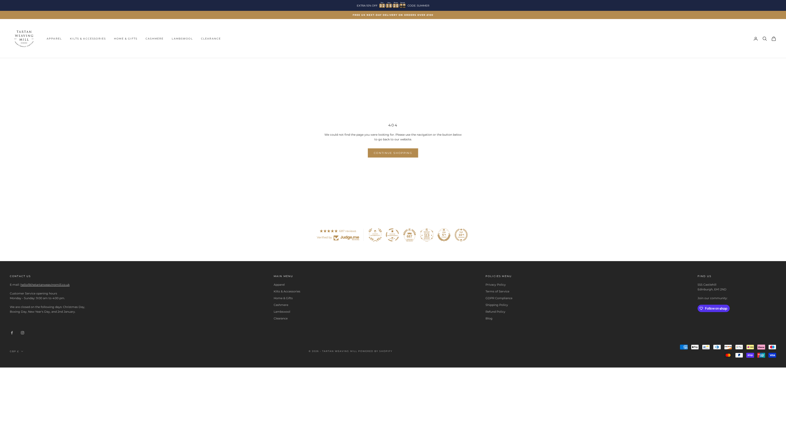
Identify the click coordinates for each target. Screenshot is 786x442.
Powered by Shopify (375, 351)
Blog (489, 318)
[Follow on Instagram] (22, 333)
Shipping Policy (497, 305)
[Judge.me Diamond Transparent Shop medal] (392, 234)
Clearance (211, 38)
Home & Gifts (125, 38)
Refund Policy (495, 311)
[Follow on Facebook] (12, 333)
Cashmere (155, 38)
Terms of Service (497, 291)
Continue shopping (393, 152)
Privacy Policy (496, 284)
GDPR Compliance (499, 298)
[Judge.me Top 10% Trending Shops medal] (461, 234)
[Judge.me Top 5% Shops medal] (444, 234)
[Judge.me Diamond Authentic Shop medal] (375, 234)
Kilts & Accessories (88, 38)
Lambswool (182, 38)
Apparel (54, 38)
